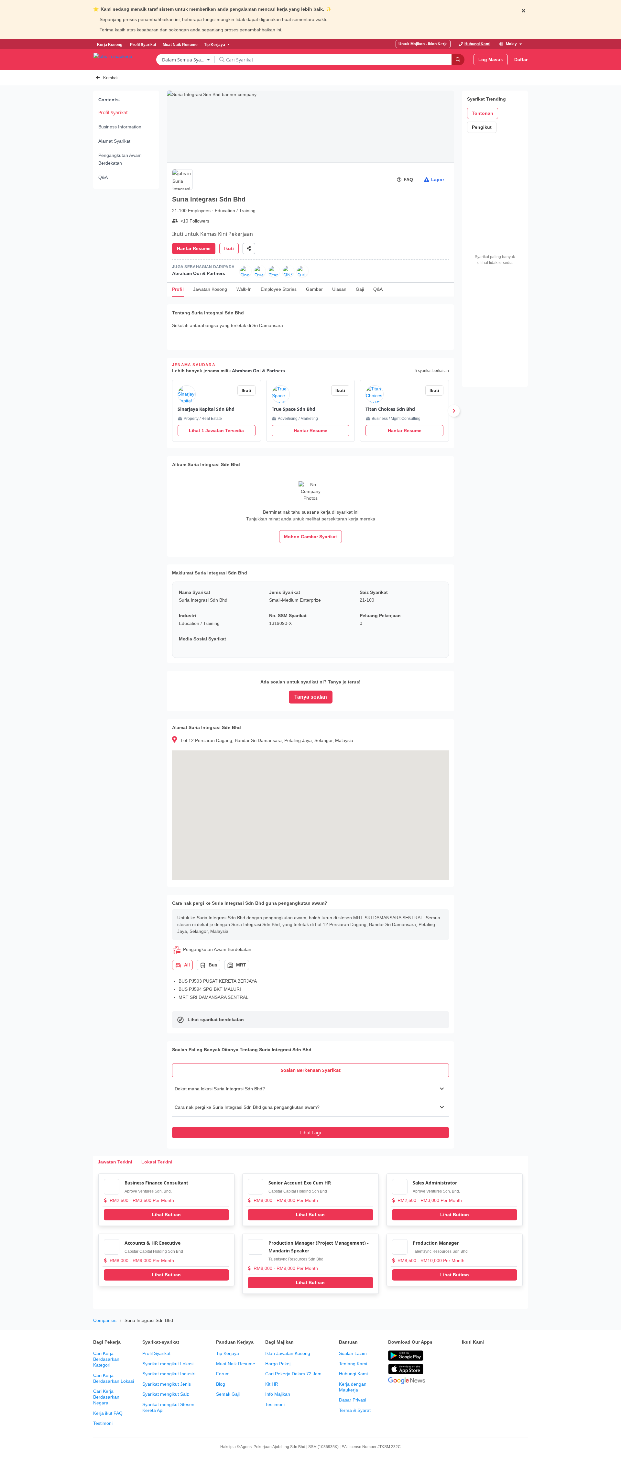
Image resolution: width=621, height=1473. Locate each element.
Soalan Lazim (353, 1353)
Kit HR (271, 1384)
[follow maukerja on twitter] (480, 1356)
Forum (223, 1373)
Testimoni (103, 1423)
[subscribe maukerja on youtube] (494, 1356)
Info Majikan (277, 1394)
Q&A (103, 177)
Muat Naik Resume (235, 1363)
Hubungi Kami (353, 1373)
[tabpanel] (310, 1109)
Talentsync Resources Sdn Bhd (295, 1259)
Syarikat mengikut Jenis (166, 1384)
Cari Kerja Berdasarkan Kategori (106, 1359)
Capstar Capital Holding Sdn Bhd (297, 1191)
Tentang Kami (353, 1363)
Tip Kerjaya (227, 1353)
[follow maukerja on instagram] (508, 1356)
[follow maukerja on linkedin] (523, 1356)
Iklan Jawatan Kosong (287, 1353)
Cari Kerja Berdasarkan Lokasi (113, 1378)
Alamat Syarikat (114, 141)
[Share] (249, 248)
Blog (220, 1384)
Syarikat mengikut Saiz (165, 1394)
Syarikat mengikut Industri (168, 1373)
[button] (310, 1089)
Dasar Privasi (352, 1399)
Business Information (119, 126)
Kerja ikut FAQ (108, 1413)
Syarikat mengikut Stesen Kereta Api (168, 1407)
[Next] (454, 411)
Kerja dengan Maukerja (352, 1386)
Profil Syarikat (113, 112)
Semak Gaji (228, 1394)
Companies (104, 1320)
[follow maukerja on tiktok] (466, 1372)
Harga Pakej (277, 1363)
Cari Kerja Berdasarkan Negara (106, 1397)
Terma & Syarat (355, 1410)
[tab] (310, 1070)
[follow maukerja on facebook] (466, 1356)
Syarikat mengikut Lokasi (167, 1363)
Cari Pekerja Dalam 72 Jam (293, 1373)
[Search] (458, 59)
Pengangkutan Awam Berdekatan (120, 159)
